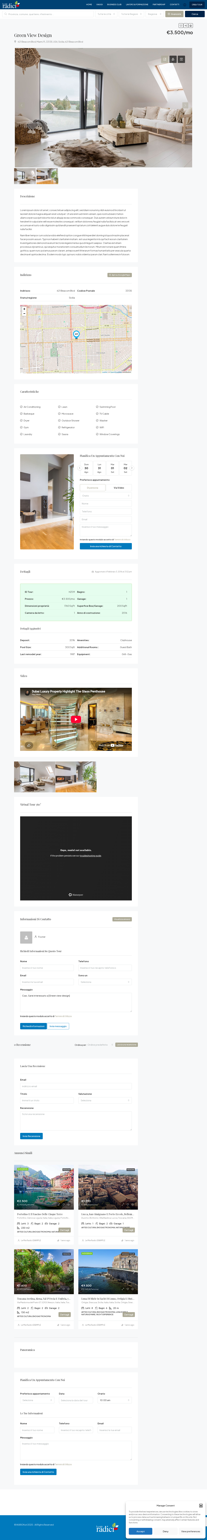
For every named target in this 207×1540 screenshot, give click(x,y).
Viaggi (99, 4)
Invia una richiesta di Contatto (106, 546)
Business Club (114, 4)
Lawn (64, 406)
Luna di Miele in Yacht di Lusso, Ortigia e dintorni (109, 1298)
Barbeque (29, 413)
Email (23, 975)
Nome (23, 961)
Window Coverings (110, 434)
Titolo (23, 1093)
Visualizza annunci (122, 919)
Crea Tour (197, 4)
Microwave (67, 413)
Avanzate (176, 13)
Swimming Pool (107, 406)
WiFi (102, 427)
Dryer (26, 420)
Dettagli (64, 1230)
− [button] (24, 313)
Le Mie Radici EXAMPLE (31, 1240)
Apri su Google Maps (121, 275)
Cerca (195, 13)
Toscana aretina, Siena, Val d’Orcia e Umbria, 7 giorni (46, 1298)
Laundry (28, 434)
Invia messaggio (58, 1026)
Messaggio (26, 989)
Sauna (65, 434)
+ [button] (24, 309)
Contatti (174, 4)
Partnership (159, 4)
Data (61, 1393)
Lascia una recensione (126, 1044)
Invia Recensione (31, 1136)
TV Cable (104, 413)
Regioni (66, 1170)
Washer (104, 420)
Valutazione (85, 1093)
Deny (166, 1531)
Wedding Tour (128, 1254)
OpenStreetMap (116, 372)
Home (89, 4)
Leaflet (104, 372)
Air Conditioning (32, 406)
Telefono (83, 961)
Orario (101, 1393)
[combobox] (106, 14)
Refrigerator (68, 427)
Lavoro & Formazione (137, 4)
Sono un (82, 975)
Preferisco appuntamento (35, 1393)
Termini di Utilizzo (122, 539)
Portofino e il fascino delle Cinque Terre (40, 1214)
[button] (200, 1505)
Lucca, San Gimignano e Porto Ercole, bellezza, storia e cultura (116, 1214)
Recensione (27, 1107)
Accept (141, 1531)
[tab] (164, 59)
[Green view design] (76, 334)
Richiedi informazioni (33, 1026)
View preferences (190, 1531)
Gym (26, 427)
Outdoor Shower (70, 420)
